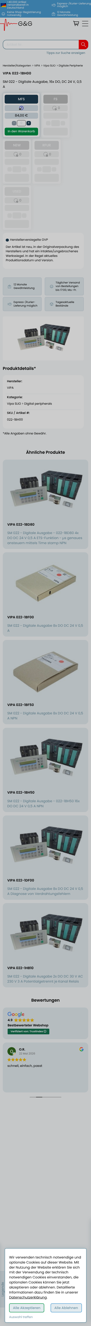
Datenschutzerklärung (28, 1297)
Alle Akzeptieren (26, 1307)
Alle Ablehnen (66, 1307)
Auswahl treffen (21, 1317)
